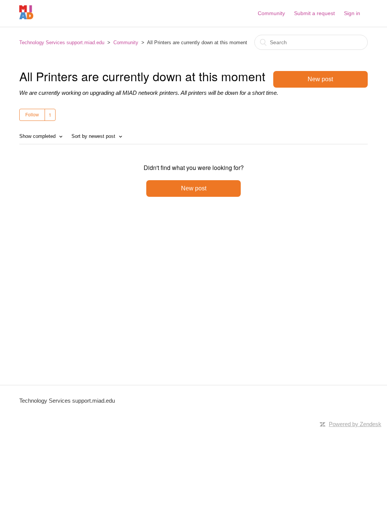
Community (271, 13)
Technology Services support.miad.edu (61, 42)
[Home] (26, 17)
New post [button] (320, 79)
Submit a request (314, 13)
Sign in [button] (352, 13)
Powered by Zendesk (355, 424)
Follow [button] (32, 114)
